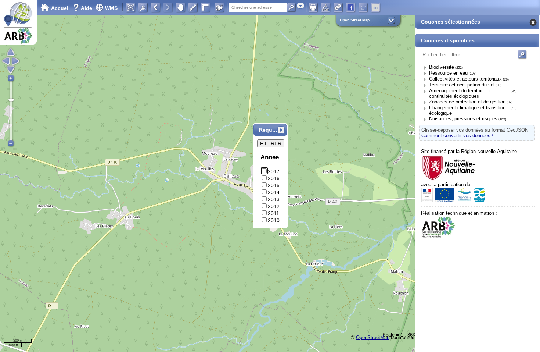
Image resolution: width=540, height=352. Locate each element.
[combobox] (300, 6)
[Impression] (313, 7)
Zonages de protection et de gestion (467, 101)
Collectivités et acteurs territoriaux (465, 79)
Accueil (60, 8)
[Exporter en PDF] (325, 7)
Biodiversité (441, 67)
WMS (111, 8)
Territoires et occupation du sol (461, 85)
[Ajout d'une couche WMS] (219, 7)
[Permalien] (338, 7)
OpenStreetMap (372, 337)
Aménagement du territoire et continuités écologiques (460, 93)
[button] (281, 130)
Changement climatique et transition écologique (467, 110)
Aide (83, 8)
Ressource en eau (448, 73)
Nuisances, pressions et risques (463, 118)
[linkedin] (375, 7)
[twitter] (363, 7)
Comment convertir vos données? (457, 135)
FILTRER (270, 143)
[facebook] (350, 7)
